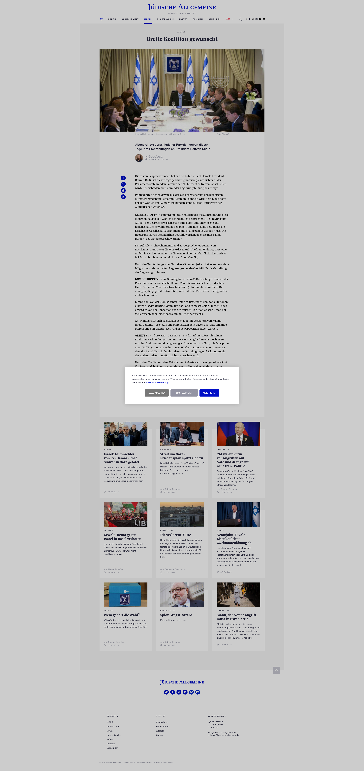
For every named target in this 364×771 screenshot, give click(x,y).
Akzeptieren (209, 393)
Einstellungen (184, 393)
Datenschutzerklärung (157, 382)
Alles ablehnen (156, 393)
